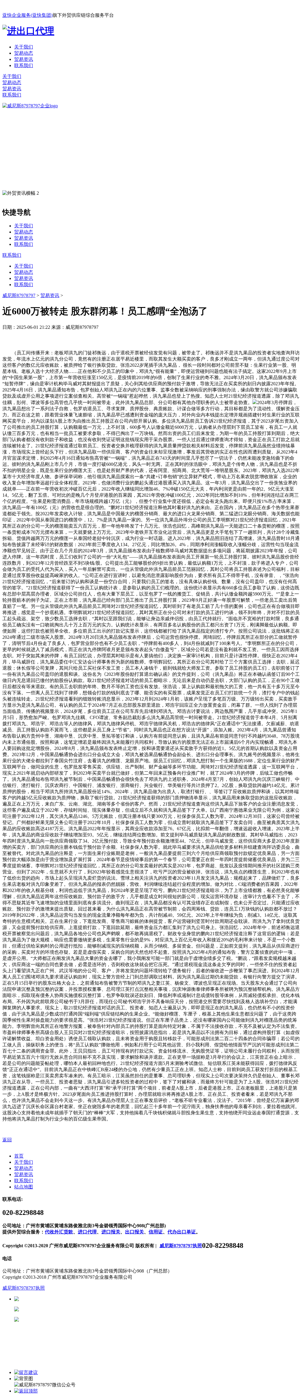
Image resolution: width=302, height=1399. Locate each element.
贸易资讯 (23, 59)
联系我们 (23, 65)
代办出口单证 (182, 1231)
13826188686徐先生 (65, 1298)
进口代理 (87, 1231)
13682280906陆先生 (65, 1319)
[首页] (30, 105)
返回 (7, 1139)
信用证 (156, 1231)
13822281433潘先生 (65, 1309)
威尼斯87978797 (18, 295)
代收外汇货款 (59, 1231)
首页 (19, 1155)
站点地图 (23, 1186)
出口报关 (134, 1231)
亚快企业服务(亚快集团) (27, 15)
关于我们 (23, 46)
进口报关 (110, 1231)
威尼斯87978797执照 (181, 1245)
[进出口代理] (28, 31)
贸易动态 (23, 53)
